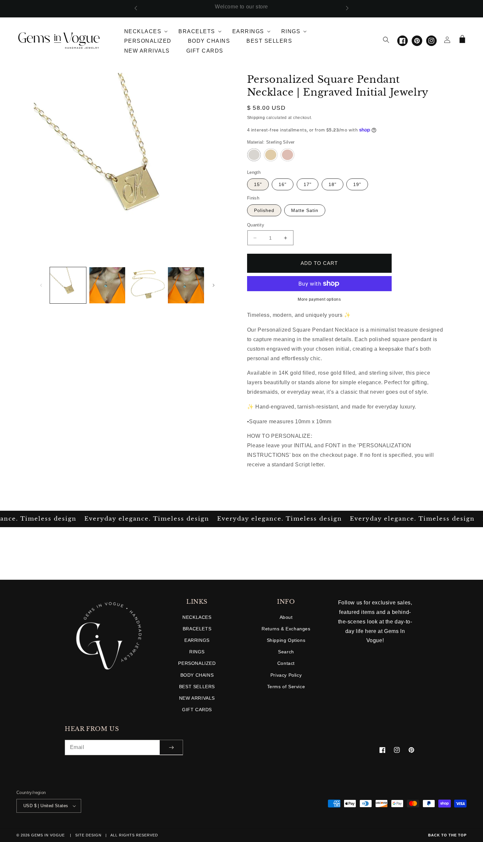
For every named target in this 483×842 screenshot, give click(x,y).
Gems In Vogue (48, 835)
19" (357, 184)
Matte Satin (304, 210)
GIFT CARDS (197, 709)
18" (332, 184)
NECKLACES (196, 617)
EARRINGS (197, 640)
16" (283, 184)
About (286, 617)
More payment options (319, 299)
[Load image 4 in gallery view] (186, 285)
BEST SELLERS (197, 686)
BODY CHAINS (197, 675)
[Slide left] (41, 285)
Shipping (256, 117)
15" (258, 184)
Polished (264, 210)
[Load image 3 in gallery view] (146, 285)
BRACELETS (197, 628)
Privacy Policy (286, 675)
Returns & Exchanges (286, 628)
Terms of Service (286, 686)
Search (286, 651)
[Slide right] (213, 285)
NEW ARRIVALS (197, 698)
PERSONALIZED (197, 663)
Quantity (255, 224)
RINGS (197, 651)
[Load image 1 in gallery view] (68, 285)
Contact (286, 663)
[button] (143, 30)
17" (307, 184)
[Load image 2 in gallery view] (107, 285)
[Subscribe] (171, 747)
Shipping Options (286, 640)
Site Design (88, 835)
